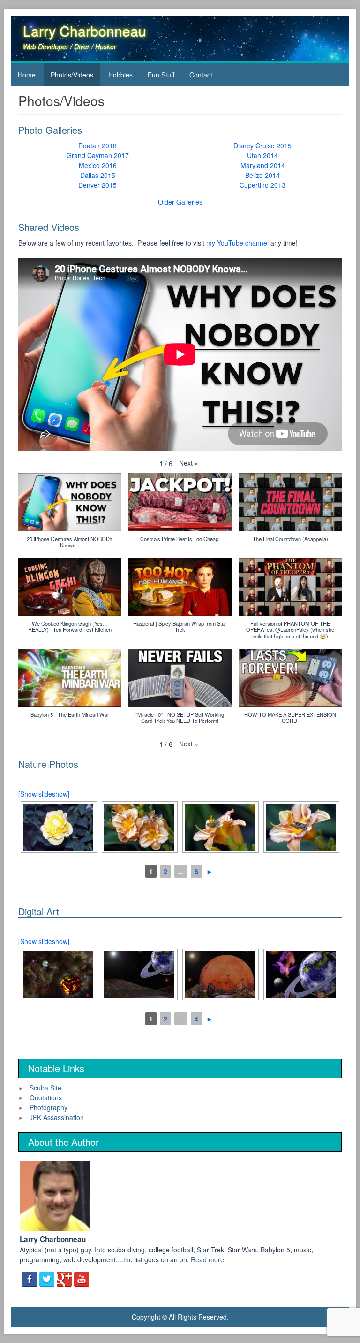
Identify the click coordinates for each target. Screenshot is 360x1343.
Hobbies (120, 74)
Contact (200, 74)
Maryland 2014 (262, 165)
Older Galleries (180, 202)
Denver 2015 (97, 185)
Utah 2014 (262, 155)
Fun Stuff (161, 74)
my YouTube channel (237, 242)
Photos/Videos (72, 74)
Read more (207, 1259)
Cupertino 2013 (262, 185)
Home (27, 74)
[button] (188, 463)
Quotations (46, 1097)
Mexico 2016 (98, 165)
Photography (49, 1107)
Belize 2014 (262, 175)
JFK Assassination (57, 1117)
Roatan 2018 (97, 145)
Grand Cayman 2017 (98, 155)
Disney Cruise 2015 (262, 145)
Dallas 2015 (97, 175)
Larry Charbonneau (84, 31)
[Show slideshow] (43, 793)
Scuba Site (45, 1087)
